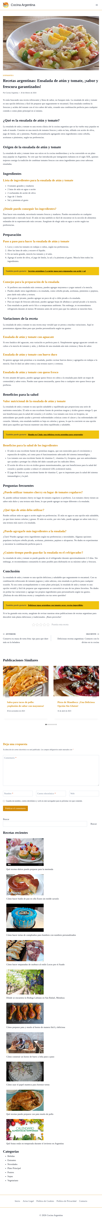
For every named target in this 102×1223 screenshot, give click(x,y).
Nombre (8, 793)
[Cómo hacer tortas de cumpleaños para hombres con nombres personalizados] (25, 918)
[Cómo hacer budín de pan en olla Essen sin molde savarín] (25, 884)
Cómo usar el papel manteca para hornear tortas (28, 1084)
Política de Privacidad (66, 1201)
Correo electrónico (46, 793)
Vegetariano (12, 1180)
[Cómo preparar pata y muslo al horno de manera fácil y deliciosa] (25, 1013)
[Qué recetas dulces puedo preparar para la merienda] (25, 852)
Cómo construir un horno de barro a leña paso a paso (30, 1056)
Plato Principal (14, 1168)
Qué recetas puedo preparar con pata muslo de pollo (29, 1114)
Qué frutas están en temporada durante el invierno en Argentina (35, 1143)
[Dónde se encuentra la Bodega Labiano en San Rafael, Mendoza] (25, 982)
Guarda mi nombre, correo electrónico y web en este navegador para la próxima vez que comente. (44, 801)
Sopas (10, 1176)
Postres (10, 1172)
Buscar (6, 819)
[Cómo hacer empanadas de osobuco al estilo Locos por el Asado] (25, 950)
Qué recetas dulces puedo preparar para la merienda (29, 869)
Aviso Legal (28, 1201)
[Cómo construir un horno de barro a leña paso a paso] (25, 1042)
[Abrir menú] (96, 5)
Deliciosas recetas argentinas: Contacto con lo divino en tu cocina (78, 638)
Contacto (83, 1201)
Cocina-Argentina (12, 93)
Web (72, 793)
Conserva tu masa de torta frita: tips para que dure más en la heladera (25, 638)
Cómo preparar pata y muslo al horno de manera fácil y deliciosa (35, 1027)
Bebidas (11, 1156)
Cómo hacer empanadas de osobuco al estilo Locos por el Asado (35, 964)
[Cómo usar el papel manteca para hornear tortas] (25, 1071)
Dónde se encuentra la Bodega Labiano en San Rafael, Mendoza (35, 998)
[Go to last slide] (7, 694)
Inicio (17, 1201)
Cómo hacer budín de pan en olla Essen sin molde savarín (32, 898)
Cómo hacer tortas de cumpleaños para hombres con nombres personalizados (41, 935)
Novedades (12, 1164)
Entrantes (8, 75)
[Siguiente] (94, 694)
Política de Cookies (45, 1201)
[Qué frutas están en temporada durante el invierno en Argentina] (25, 1129)
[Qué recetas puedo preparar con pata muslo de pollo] (25, 1100)
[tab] (46, 724)
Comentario (10, 758)
